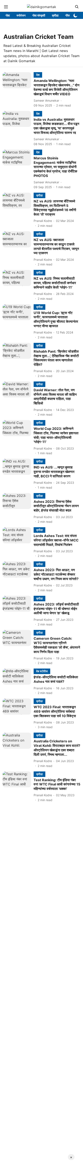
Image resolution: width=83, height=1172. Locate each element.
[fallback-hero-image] (18, 89)
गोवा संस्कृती (38, 15)
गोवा (8, 15)
